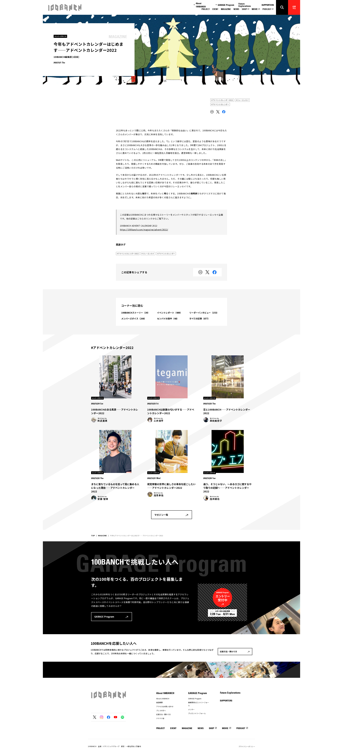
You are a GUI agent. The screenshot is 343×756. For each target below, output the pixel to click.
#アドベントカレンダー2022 (222, 100)
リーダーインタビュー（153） (204, 312)
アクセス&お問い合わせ (164, 706)
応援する (294, 7)
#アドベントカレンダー (220, 104)
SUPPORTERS (268, 5)
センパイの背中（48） (168, 318)
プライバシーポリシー (246, 746)
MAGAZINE (226, 9)
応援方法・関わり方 (163, 714)
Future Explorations (244, 4)
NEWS (236, 9)
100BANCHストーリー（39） (135, 312)
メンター (191, 709)
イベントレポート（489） (169, 312)
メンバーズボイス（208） (133, 318)
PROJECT (206, 9)
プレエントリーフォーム (197, 713)
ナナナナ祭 (160, 718)
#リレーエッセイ (242, 100)
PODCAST (266, 9)
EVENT (215, 9)
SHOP (244, 9)
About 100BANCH (201, 5)
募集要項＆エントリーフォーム (198, 703)
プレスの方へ (161, 710)
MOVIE (255, 9)
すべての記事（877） (199, 318)
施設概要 (159, 702)
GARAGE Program (226, 5)
